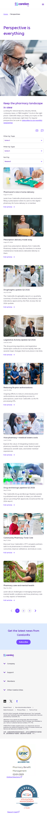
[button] (37, 130)
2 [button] (23, 611)
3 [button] (29, 611)
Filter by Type (9, 147)
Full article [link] (7, 207)
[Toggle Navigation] (43, 4)
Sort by (6, 157)
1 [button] (17, 611)
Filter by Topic (9, 136)
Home (5, 14)
